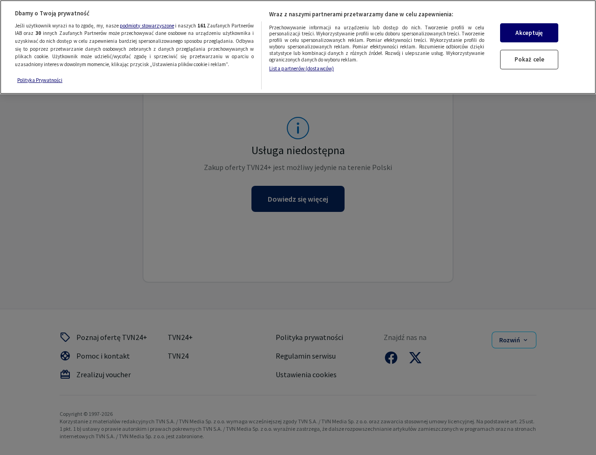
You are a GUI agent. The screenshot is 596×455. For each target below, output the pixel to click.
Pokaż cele (529, 60)
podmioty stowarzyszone (147, 25)
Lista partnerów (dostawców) (301, 69)
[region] (298, 47)
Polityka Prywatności (39, 80)
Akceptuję (529, 33)
